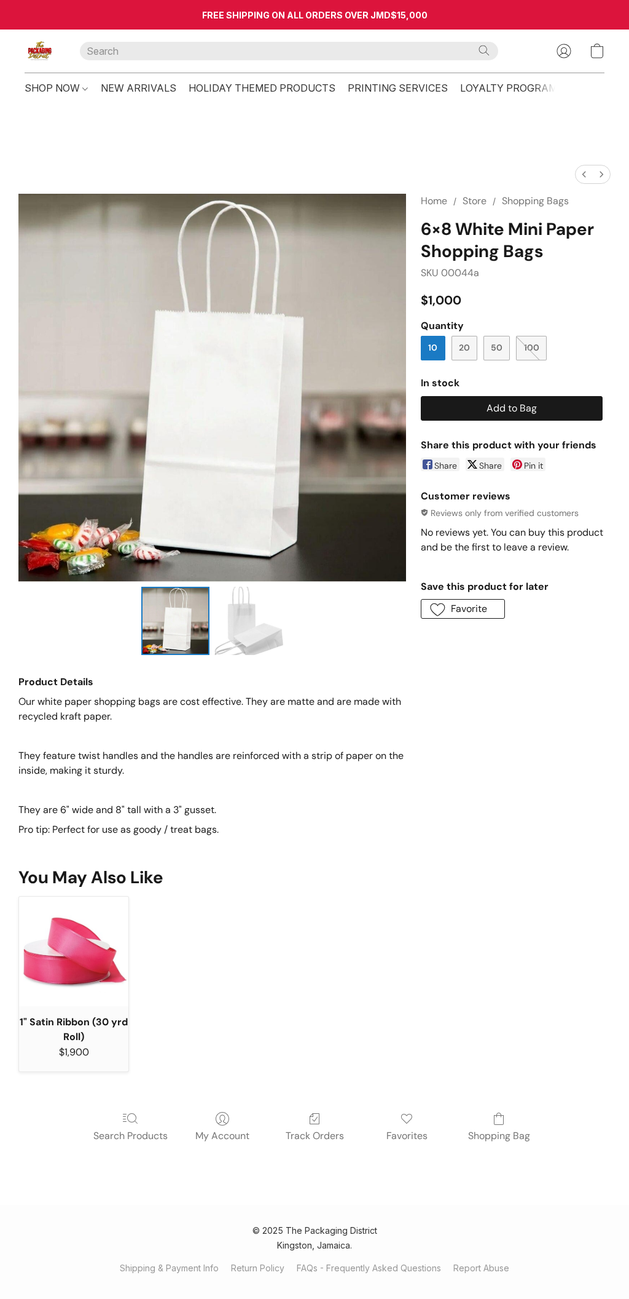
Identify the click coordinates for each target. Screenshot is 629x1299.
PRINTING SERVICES (398, 88)
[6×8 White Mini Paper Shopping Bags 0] (175, 621)
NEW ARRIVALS (138, 88)
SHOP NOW (53, 88)
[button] (40, 51)
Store (474, 200)
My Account (222, 1135)
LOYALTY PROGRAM (508, 88)
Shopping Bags (535, 200)
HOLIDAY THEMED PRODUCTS (262, 88)
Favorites (407, 1135)
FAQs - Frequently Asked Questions (369, 1268)
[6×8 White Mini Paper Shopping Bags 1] (248, 621)
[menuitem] (584, 174)
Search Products (130, 1135)
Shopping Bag (499, 1135)
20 (464, 347)
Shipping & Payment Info (169, 1268)
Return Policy (257, 1268)
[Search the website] (484, 50)
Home (434, 200)
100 (531, 347)
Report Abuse (481, 1268)
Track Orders (315, 1135)
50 (496, 347)
